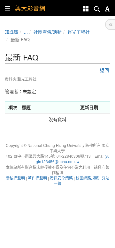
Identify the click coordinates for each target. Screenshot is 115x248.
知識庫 (11, 32)
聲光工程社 (78, 32)
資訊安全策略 (61, 178)
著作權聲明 (37, 178)
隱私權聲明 (15, 178)
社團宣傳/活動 (48, 32)
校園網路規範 (87, 178)
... (26, 32)
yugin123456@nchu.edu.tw (73, 158)
